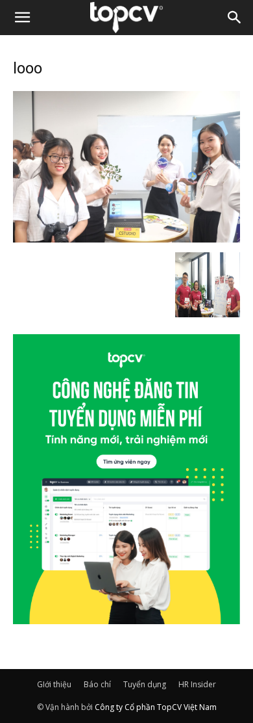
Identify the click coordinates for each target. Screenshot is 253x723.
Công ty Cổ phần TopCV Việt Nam (156, 707)
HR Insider (197, 684)
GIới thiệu (54, 684)
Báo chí (97, 684)
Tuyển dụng (144, 684)
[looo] (126, 238)
